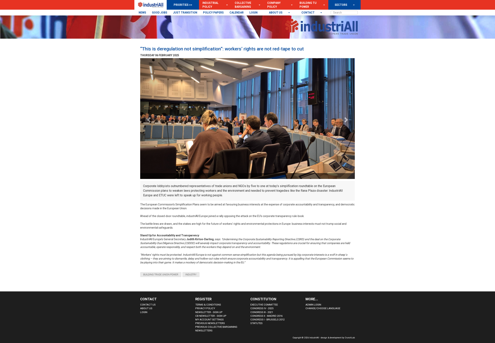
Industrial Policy (210, 4)
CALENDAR (237, 12)
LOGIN (253, 12)
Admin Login (313, 304)
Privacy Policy (205, 308)
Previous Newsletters (210, 323)
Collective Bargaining (243, 4)
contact (308, 12)
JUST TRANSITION (185, 12)
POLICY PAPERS (213, 12)
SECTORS (341, 4)
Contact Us (148, 304)
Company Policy (274, 4)
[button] (226, 5)
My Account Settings (209, 319)
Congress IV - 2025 (261, 308)
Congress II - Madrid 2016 (266, 315)
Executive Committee (264, 304)
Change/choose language (323, 308)
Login (143, 312)
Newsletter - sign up (209, 312)
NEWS (142, 12)
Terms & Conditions (208, 304)
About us (276, 12)
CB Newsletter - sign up (210, 315)
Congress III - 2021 (261, 312)
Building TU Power (308, 4)
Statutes (256, 323)
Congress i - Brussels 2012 (267, 319)
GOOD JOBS (159, 12)
